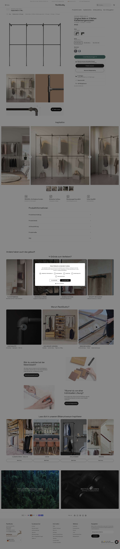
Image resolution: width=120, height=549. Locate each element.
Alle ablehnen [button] (54, 280)
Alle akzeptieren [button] (65, 280)
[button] (60, 283)
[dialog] (60, 274)
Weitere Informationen (62, 270)
